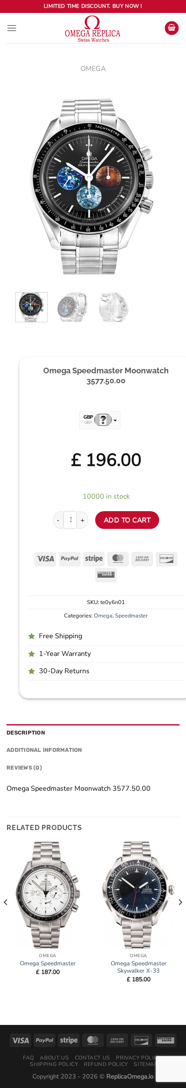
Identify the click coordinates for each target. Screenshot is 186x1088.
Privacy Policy (138, 1057)
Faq (28, 1057)
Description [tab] (25, 732)
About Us (54, 1057)
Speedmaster (131, 616)
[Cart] (172, 28)
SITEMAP (146, 1064)
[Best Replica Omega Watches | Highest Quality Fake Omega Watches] (93, 28)
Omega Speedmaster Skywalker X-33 (139, 967)
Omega (93, 68)
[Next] (157, 186)
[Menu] (11, 27)
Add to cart (127, 520)
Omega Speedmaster (48, 963)
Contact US (92, 1057)
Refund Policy (106, 1064)
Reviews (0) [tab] (24, 767)
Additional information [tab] (44, 750)
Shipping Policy (54, 1064)
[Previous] (29, 186)
